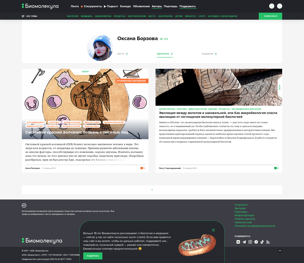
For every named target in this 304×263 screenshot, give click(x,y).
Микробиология (197, 109)
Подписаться (270, 16)
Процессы (119, 16)
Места (152, 16)
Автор (122, 54)
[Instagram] (250, 242)
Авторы (157, 6)
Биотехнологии (137, 16)
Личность (190, 16)
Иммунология (35, 126)
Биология (72, 16)
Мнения (212, 109)
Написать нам (243, 222)
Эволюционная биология (246, 109)
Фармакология (71, 126)
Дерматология (72, 122)
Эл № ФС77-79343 (63, 259)
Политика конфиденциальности (255, 225)
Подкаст (111, 6)
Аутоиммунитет (36, 122)
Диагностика (92, 122)
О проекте (241, 204)
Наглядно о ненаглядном (222, 16)
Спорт (201, 16)
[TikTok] (262, 242)
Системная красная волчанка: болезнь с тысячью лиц (76, 132)
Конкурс (125, 6)
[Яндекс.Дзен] (256, 242)
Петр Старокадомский (170, 168)
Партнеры (170, 6)
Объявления (141, 6)
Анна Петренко (32, 168)
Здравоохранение (114, 122)
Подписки (209, 54)
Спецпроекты (93, 6)
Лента (75, 6)
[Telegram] (244, 242)
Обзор (85, 71)
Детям (178, 16)
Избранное (164, 54)
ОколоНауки (165, 16)
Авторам (240, 208)
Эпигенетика (91, 126)
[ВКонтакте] (238, 242)
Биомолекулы (103, 16)
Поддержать (93, 256)
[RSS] (268, 242)
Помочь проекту (245, 218)
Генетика (54, 122)
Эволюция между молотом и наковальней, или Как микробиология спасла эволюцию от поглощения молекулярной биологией (218, 115)
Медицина (86, 16)
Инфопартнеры (244, 215)
